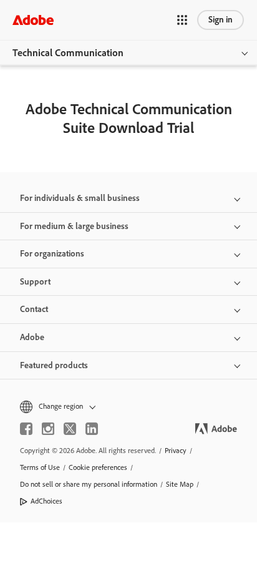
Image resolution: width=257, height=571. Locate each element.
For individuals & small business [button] (80, 198)
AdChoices (46, 501)
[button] (182, 20)
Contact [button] (34, 309)
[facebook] (26, 428)
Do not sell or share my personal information (88, 484)
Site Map (179, 484)
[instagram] (48, 428)
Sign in (220, 19)
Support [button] (35, 281)
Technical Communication (68, 53)
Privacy (176, 450)
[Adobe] (33, 19)
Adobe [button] (32, 337)
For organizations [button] (52, 253)
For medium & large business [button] (74, 226)
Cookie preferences (98, 467)
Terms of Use (40, 467)
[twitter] (70, 428)
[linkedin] (91, 428)
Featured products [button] (54, 365)
